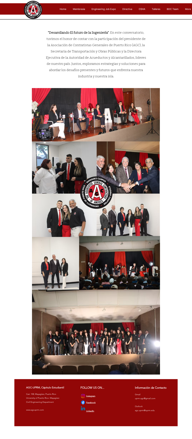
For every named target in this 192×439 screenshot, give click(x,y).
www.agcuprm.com (35, 410)
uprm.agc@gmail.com (145, 398)
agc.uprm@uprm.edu (145, 410)
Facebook (91, 402)
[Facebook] (83, 402)
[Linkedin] (83, 408)
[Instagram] (83, 396)
